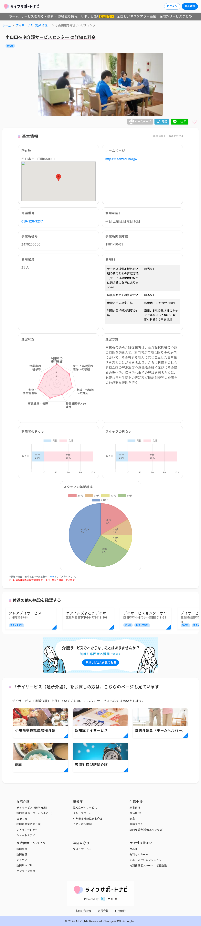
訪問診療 (21, 849)
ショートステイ (25, 835)
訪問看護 (21, 854)
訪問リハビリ (24, 865)
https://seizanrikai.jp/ (121, 159)
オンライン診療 (25, 871)
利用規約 (120, 910)
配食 (132, 818)
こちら (51, 576)
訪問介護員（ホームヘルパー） (35, 813)
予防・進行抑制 (82, 824)
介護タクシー (138, 824)
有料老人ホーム (139, 854)
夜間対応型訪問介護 (28, 824)
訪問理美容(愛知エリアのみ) (147, 829)
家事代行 (135, 807)
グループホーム (82, 813)
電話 (164, 121)
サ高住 (134, 849)
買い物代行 (136, 813)
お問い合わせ (84, 910)
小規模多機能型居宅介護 (87, 818)
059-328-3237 (32, 221)
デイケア (21, 860)
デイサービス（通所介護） (32, 807)
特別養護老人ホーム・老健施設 (148, 865)
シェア (182, 121)
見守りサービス (82, 849)
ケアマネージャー (27, 829)
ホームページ (143, 121)
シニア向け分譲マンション (146, 860)
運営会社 (103, 910)
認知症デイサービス (85, 807)
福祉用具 (21, 818)
